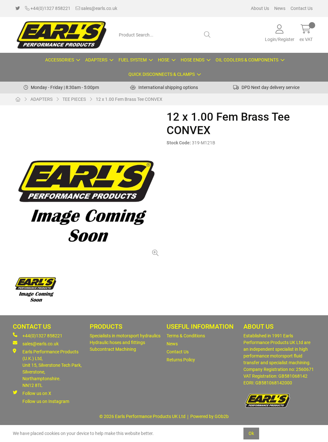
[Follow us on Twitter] (17, 8)
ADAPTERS (96, 59)
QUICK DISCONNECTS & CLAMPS (161, 74)
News (279, 8)
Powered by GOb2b (209, 416)
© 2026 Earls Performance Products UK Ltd (142, 416)
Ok (251, 433)
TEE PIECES (74, 99)
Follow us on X (36, 393)
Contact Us (302, 8)
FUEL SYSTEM (133, 59)
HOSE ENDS (192, 59)
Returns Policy (181, 359)
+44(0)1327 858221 (49, 8)
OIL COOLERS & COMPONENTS (247, 59)
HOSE (163, 59)
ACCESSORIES (59, 59)
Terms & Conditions (186, 335)
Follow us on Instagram (45, 401)
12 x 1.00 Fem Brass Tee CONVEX (129, 99)
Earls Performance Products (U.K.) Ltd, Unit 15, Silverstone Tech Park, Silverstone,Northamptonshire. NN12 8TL (52, 368)
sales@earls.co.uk (98, 8)
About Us (260, 8)
